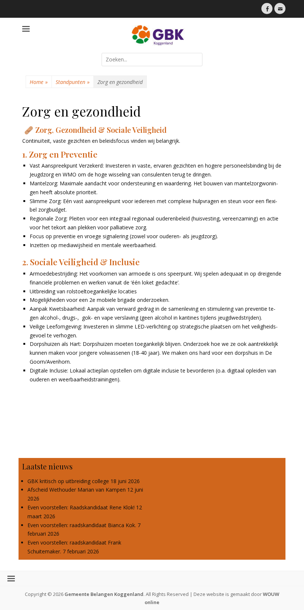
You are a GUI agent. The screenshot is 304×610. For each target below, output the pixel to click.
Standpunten (73, 81)
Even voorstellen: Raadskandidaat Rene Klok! (81, 507)
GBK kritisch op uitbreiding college (68, 481)
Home (39, 81)
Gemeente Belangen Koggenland (104, 594)
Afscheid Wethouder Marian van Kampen (76, 489)
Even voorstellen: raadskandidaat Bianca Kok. (81, 525)
